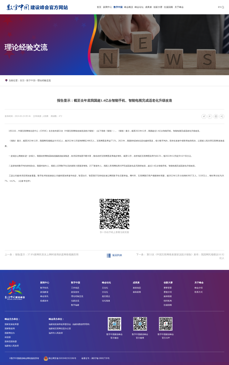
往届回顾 (168, 7)
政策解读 (44, 292)
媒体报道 (168, 296)
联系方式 (199, 292)
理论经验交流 (44, 80)
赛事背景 (168, 288)
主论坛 (105, 288)
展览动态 (137, 288)
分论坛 (105, 292)
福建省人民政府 (12, 346)
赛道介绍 (168, 292)
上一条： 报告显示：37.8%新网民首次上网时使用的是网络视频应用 (41, 254)
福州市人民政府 (56, 333)
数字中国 (118, 7)
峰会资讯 (44, 296)
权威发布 (44, 301)
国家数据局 (10, 328)
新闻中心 (107, 7)
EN (219, 7)
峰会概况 (128, 7)
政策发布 (75, 292)
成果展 (148, 7)
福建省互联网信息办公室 (60, 328)
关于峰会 (179, 7)
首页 (99, 7)
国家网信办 (10, 333)
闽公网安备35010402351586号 (62, 358)
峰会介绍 (199, 288)
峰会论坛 (139, 7)
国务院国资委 (11, 341)
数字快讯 (44, 288)
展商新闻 (137, 292)
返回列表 (117, 255)
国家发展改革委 (12, 324)
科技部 (8, 337)
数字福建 (75, 305)
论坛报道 (106, 301)
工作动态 (75, 288)
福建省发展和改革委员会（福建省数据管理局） (70, 324)
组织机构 (168, 301)
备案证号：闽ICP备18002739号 (95, 358)
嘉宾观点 (106, 296)
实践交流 (75, 301)
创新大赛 (157, 7)
